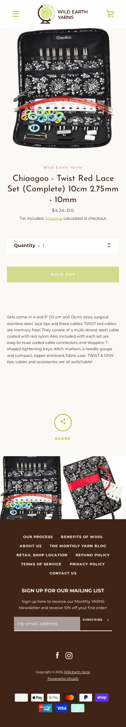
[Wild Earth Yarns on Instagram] (68, 655)
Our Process (38, 537)
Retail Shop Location (42, 555)
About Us (31, 546)
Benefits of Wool (82, 537)
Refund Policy (93, 555)
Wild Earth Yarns (77, 672)
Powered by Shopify (63, 678)
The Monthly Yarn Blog (78, 546)
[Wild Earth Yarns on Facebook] (57, 655)
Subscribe (93, 619)
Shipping (53, 218)
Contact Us (63, 573)
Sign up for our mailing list (63, 590)
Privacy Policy (87, 564)
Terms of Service (41, 564)
